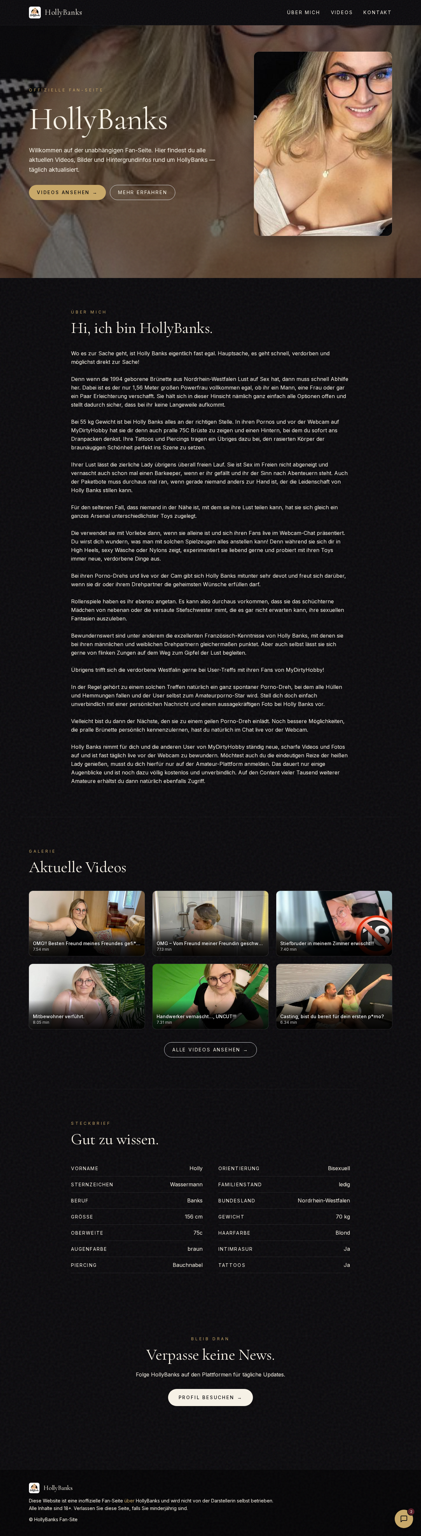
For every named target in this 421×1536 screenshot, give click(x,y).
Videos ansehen (67, 192)
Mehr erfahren (142, 192)
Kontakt (377, 12)
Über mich (303, 12)
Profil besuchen (211, 1397)
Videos (342, 12)
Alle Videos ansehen (210, 1049)
